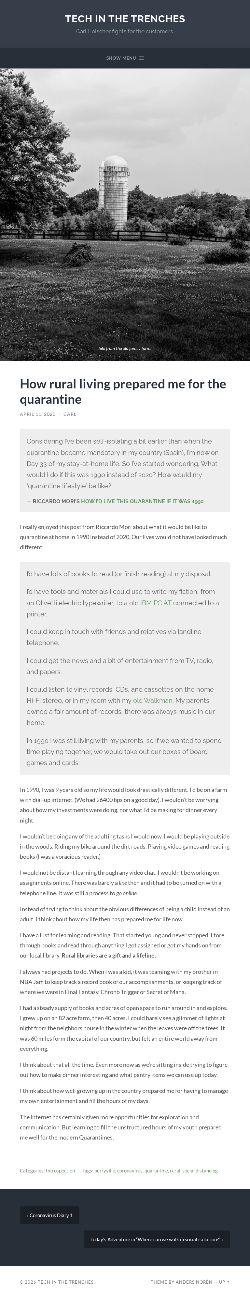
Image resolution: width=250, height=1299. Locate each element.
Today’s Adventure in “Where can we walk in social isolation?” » (157, 1239)
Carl (69, 414)
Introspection (60, 1170)
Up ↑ (224, 1282)
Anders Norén (194, 1282)
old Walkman (153, 700)
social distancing (200, 1170)
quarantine (156, 1170)
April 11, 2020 (38, 414)
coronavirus (130, 1170)
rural (175, 1170)
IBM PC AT (156, 603)
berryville (104, 1170)
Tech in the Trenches (125, 18)
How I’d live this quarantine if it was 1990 (142, 501)
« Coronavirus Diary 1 (49, 1215)
